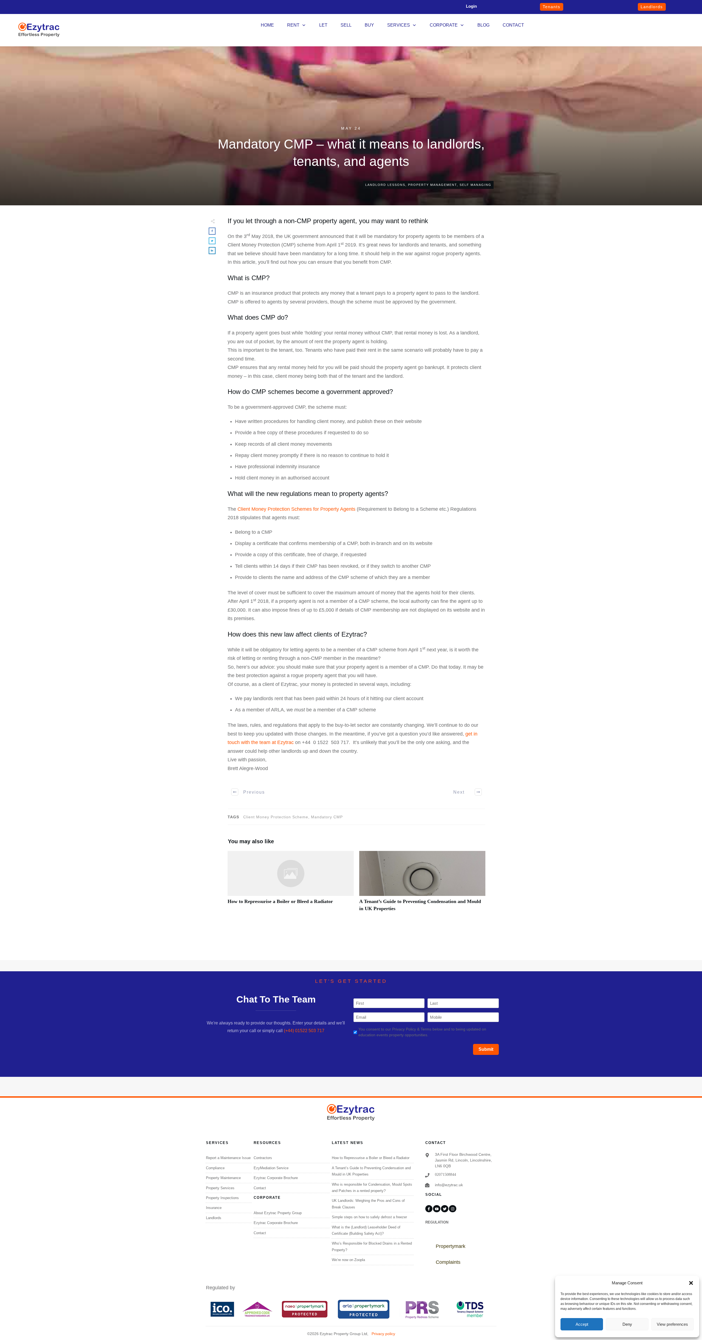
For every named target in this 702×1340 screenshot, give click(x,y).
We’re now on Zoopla (348, 1260)
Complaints (448, 1262)
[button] (691, 1283)
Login (471, 6)
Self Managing (475, 184)
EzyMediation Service (271, 1168)
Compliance (215, 1168)
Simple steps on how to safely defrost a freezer (369, 1217)
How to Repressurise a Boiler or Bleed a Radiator (291, 884)
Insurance (214, 1208)
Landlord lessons (385, 184)
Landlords (213, 1218)
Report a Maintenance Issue (228, 1158)
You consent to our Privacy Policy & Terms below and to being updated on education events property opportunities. (422, 1032)
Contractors (263, 1158)
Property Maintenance (223, 1178)
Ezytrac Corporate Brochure (276, 1178)
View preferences (672, 1324)
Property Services (220, 1188)
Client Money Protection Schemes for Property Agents (296, 509)
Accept (582, 1324)
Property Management (432, 184)
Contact (260, 1188)
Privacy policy (383, 1334)
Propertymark (450, 1246)
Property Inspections (222, 1198)
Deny (627, 1324)
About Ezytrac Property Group (278, 1213)
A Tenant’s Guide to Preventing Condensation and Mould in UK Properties (422, 884)
